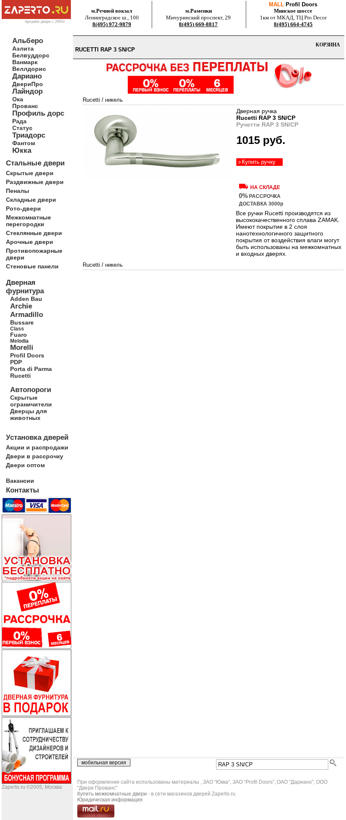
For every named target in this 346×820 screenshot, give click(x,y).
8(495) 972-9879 (111, 24)
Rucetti (20, 375)
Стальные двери (35, 163)
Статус (22, 127)
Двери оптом (25, 465)
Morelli (21, 348)
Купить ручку (259, 162)
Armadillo (26, 315)
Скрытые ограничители (31, 401)
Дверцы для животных (28, 414)
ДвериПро (27, 84)
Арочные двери (29, 241)
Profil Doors (27, 355)
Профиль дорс (38, 113)
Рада (19, 121)
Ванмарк (25, 62)
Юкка (21, 150)
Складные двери (31, 199)
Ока (17, 99)
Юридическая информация (110, 800)
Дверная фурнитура (25, 287)
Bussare (22, 322)
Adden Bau (26, 298)
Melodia (19, 341)
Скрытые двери (30, 173)
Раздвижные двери (35, 182)
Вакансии (20, 480)
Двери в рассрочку (34, 456)
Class (17, 328)
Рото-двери (23, 208)
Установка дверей (37, 437)
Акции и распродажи (37, 447)
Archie (21, 306)
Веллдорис (29, 68)
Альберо (27, 41)
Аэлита (23, 48)
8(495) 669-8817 (198, 24)
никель (114, 100)
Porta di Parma (31, 368)
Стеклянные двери (34, 233)
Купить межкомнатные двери (112, 794)
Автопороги (30, 390)
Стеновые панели (32, 266)
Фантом (23, 143)
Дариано (27, 76)
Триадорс (28, 135)
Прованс (25, 106)
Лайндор (27, 91)
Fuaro (18, 334)
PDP (16, 362)
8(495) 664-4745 (293, 24)
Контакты (22, 490)
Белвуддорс (30, 55)
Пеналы (17, 190)
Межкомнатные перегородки (28, 220)
